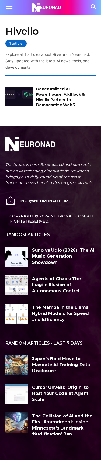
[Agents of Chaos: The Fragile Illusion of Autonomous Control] (16, 285)
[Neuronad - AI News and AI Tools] (50, 7)
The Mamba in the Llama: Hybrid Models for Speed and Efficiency (60, 313)
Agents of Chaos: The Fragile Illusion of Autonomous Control (56, 284)
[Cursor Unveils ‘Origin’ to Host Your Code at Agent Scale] (16, 394)
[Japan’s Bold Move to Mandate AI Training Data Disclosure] (16, 365)
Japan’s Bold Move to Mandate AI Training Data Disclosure (61, 364)
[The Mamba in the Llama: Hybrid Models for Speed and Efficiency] (16, 314)
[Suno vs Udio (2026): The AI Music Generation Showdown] (16, 257)
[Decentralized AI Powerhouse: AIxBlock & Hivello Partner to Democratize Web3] (19, 96)
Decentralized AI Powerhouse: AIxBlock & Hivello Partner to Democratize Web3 (60, 97)
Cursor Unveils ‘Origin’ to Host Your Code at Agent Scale (60, 393)
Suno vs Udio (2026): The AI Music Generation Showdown (63, 256)
